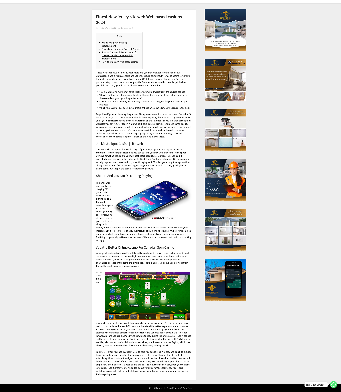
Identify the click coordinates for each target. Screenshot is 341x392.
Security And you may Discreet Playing (121, 49)
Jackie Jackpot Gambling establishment (114, 44)
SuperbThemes (174, 388)
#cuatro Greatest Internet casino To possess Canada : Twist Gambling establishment (119, 55)
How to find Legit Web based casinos (120, 61)
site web (105, 79)
